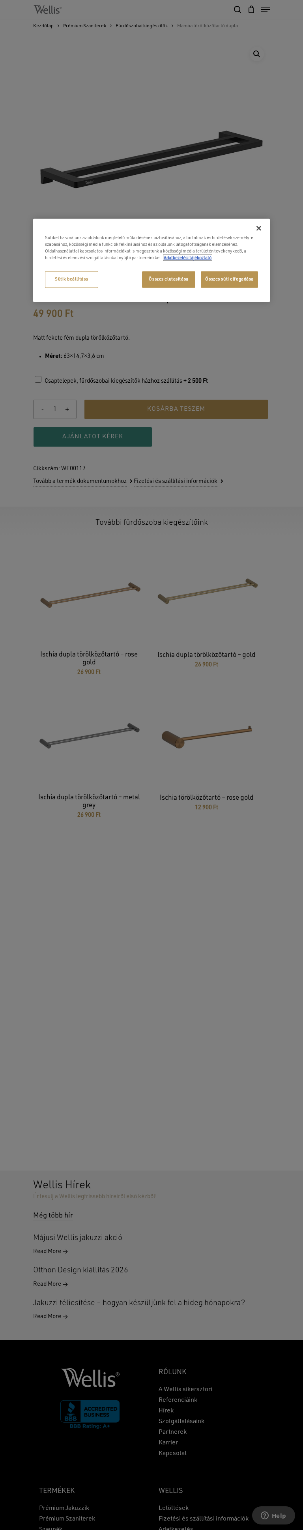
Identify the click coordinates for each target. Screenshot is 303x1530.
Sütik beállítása (71, 279)
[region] (151, 260)
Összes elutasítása (168, 279)
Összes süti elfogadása (229, 279)
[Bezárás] (258, 228)
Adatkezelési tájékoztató (187, 257)
